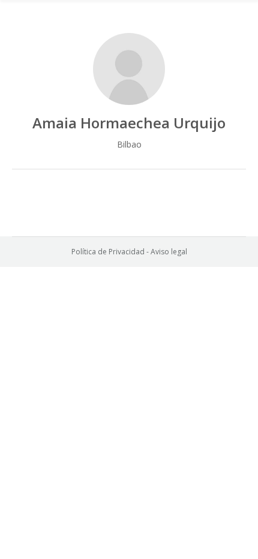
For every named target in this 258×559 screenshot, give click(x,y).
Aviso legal (169, 252)
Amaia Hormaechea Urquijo (129, 123)
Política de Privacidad (108, 252)
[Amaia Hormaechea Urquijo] (129, 69)
